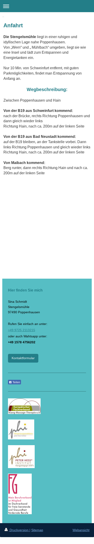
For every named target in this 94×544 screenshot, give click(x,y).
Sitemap (37, 530)
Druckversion (19, 530)
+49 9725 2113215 (21, 330)
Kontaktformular (23, 358)
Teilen (16, 382)
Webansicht (81, 530)
